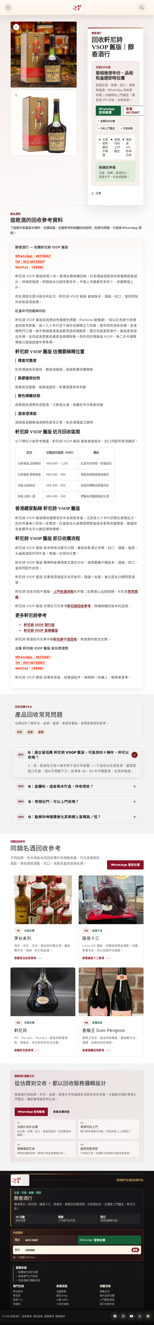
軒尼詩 (16, 1295)
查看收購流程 (61, 1111)
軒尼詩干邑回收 (65, 639)
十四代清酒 (62, 1304)
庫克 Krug (61, 1295)
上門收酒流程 (63, 591)
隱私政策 (38, 1316)
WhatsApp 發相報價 (106, 111)
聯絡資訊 (60, 1316)
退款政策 (27, 1316)
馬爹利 (16, 1304)
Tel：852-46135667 (30, 261)
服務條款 (49, 1316)
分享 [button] (98, 193)
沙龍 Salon (62, 1299)
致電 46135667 (133, 111)
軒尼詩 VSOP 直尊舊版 (41, 630)
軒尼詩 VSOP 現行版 (39, 624)
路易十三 (18, 1299)
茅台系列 (18, 1291)
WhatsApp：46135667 (33, 256)
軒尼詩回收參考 (79, 606)
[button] (8, 7)
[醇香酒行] (20, 1180)
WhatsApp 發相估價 (125, 864)
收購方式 (104, 1291)
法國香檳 (61, 1291)
